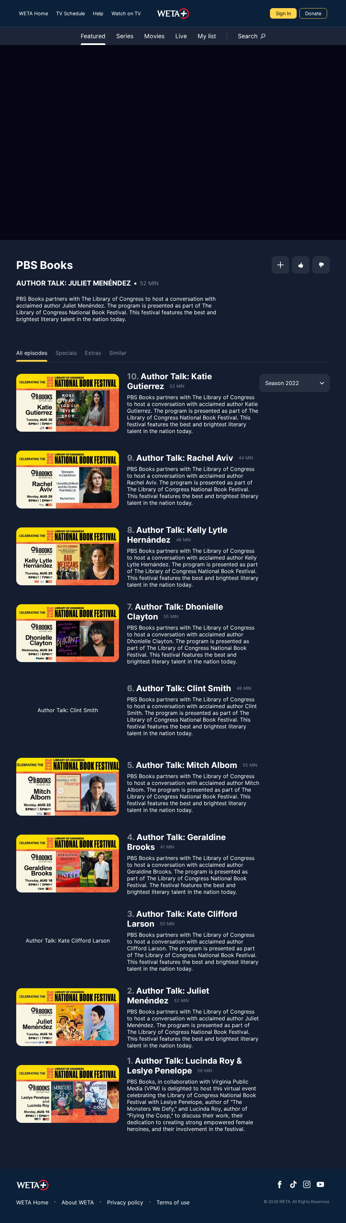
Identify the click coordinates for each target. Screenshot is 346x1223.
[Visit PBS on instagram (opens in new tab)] (307, 1185)
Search (247, 36)
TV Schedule (70, 13)
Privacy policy (125, 1202)
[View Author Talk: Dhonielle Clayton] (67, 633)
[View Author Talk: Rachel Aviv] (67, 479)
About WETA (77, 1202)
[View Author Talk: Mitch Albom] (67, 787)
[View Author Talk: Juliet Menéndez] (67, 1017)
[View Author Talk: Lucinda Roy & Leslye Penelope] (67, 1094)
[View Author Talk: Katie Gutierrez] (67, 403)
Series (124, 36)
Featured (93, 36)
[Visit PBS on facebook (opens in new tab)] (280, 1185)
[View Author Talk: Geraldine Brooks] (67, 863)
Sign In (283, 13)
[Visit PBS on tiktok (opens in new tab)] (293, 1185)
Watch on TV (126, 13)
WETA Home (33, 13)
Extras (93, 352)
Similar (117, 352)
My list (207, 36)
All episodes (31, 352)
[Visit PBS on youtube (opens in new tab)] (320, 1185)
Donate (313, 13)
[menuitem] (33, 13)
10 (132, 376)
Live (181, 36)
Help (98, 13)
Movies (154, 36)
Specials (66, 352)
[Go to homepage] (173, 13)
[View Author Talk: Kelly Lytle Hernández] (67, 556)
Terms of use (173, 1202)
